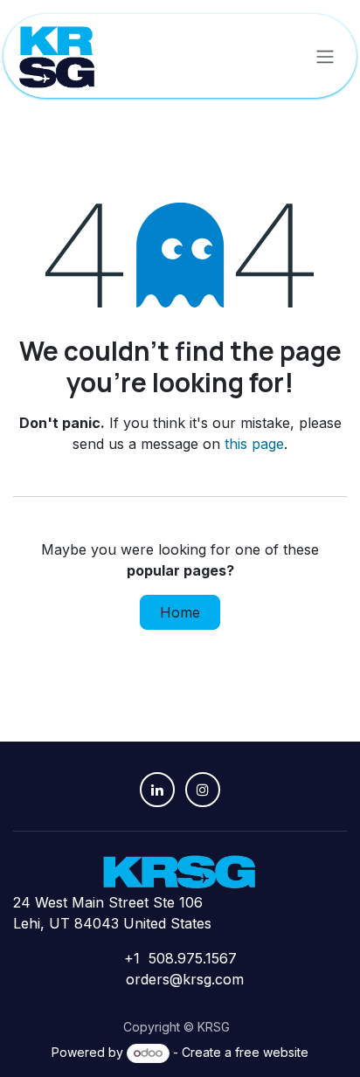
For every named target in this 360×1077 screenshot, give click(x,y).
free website (271, 1052)
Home (180, 612)
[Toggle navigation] (325, 56)
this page (254, 443)
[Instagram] (202, 789)
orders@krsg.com (185, 979)
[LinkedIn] (157, 789)
